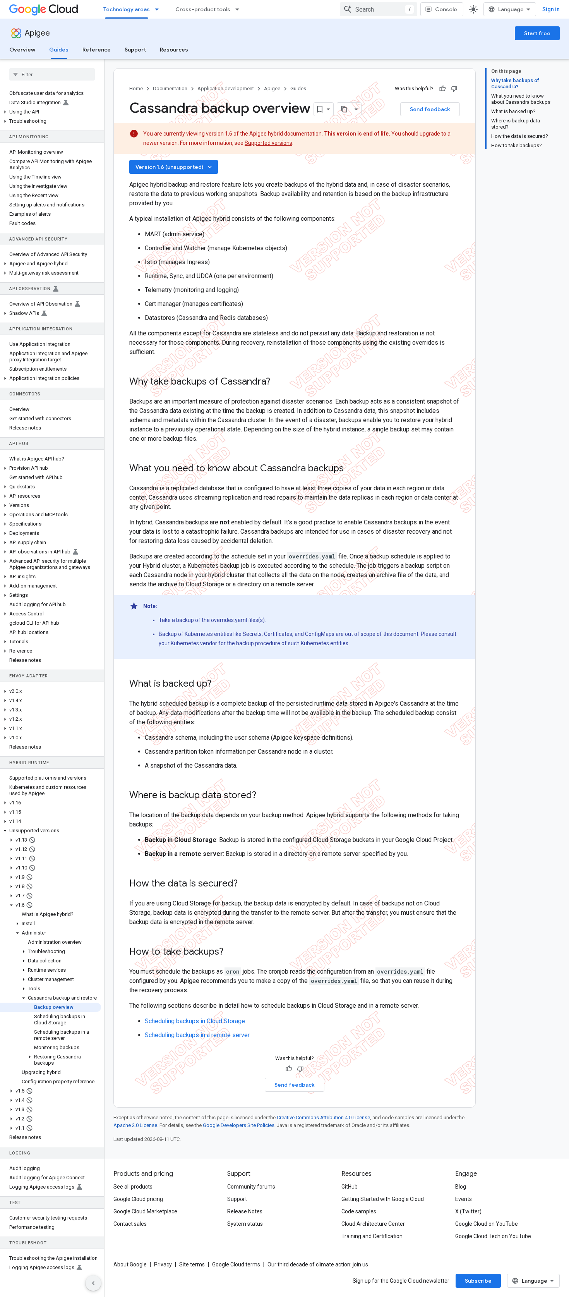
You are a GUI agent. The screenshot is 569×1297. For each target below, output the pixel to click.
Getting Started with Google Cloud (382, 1199)
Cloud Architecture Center (373, 1224)
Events (463, 1199)
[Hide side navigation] (93, 1283)
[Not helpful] (454, 88)
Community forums (251, 1187)
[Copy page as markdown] (344, 109)
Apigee (37, 33)
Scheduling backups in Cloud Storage (195, 1021)
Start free (537, 33)
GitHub (349, 1187)
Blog (460, 1187)
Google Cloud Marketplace (145, 1211)
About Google (130, 1264)
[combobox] (378, 9)
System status (245, 1224)
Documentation (170, 88)
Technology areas (126, 9)
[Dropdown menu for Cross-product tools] (239, 9)
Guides (59, 49)
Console (446, 9)
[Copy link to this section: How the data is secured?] (245, 884)
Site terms (192, 1264)
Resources (174, 49)
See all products (133, 1187)
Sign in (551, 9)
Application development (225, 88)
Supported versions (268, 143)
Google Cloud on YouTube (486, 1224)
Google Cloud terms (236, 1264)
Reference (96, 49)
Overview (22, 49)
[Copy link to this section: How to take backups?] (231, 952)
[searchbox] (52, 74)
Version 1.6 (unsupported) (174, 166)
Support (135, 49)
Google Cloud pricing (138, 1199)
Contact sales (130, 1224)
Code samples (358, 1211)
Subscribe (478, 1280)
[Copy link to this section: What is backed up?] (219, 684)
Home (136, 88)
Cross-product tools (202, 9)
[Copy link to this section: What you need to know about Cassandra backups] (351, 469)
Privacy (163, 1264)
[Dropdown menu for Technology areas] (159, 9)
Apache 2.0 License (135, 1125)
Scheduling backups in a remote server (197, 1035)
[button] (50, 112)
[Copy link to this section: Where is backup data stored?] (264, 796)
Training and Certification (372, 1236)
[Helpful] (442, 88)
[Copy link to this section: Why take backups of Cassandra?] (278, 382)
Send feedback (430, 109)
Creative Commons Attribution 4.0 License (323, 1117)
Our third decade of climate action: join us (317, 1264)
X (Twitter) (468, 1211)
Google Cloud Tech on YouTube (493, 1236)
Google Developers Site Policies (238, 1125)
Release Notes (244, 1211)
